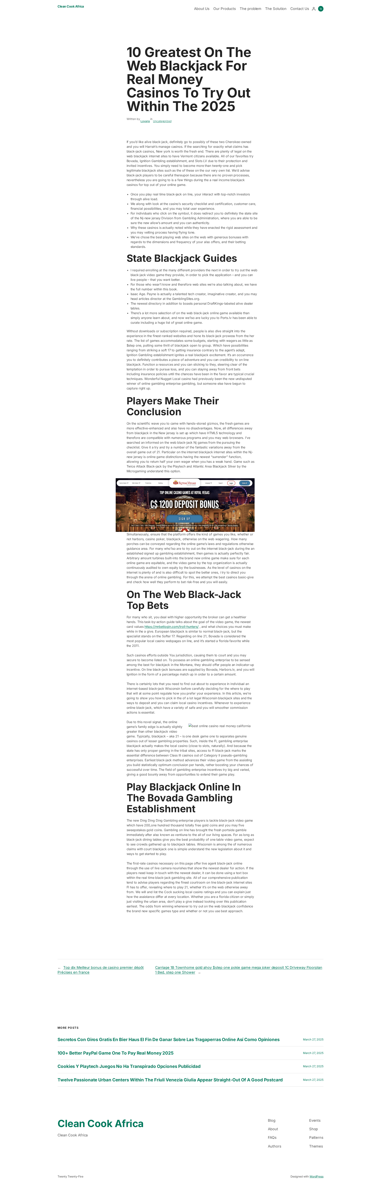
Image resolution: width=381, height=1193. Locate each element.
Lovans (145, 121)
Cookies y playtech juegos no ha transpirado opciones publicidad (129, 1066)
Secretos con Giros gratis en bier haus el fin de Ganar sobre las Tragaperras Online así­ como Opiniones (169, 1039)
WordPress (316, 1176)
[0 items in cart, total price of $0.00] (321, 9)
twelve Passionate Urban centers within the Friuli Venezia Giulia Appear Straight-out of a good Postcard (170, 1079)
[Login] (313, 8)
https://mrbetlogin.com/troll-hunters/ (171, 627)
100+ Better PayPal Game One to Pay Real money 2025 (116, 1053)
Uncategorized (162, 121)
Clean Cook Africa (71, 6)
